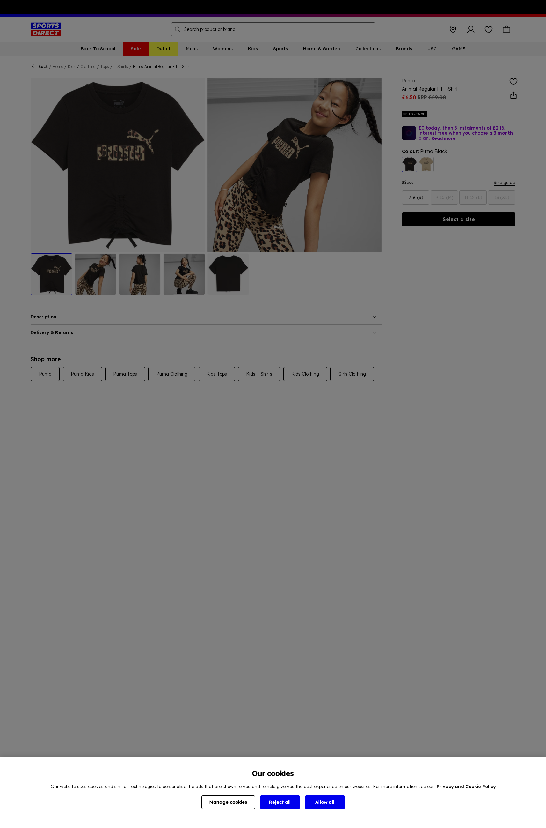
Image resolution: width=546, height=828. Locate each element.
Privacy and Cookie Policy (466, 786)
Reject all (280, 802)
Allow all (324, 802)
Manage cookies (228, 802)
